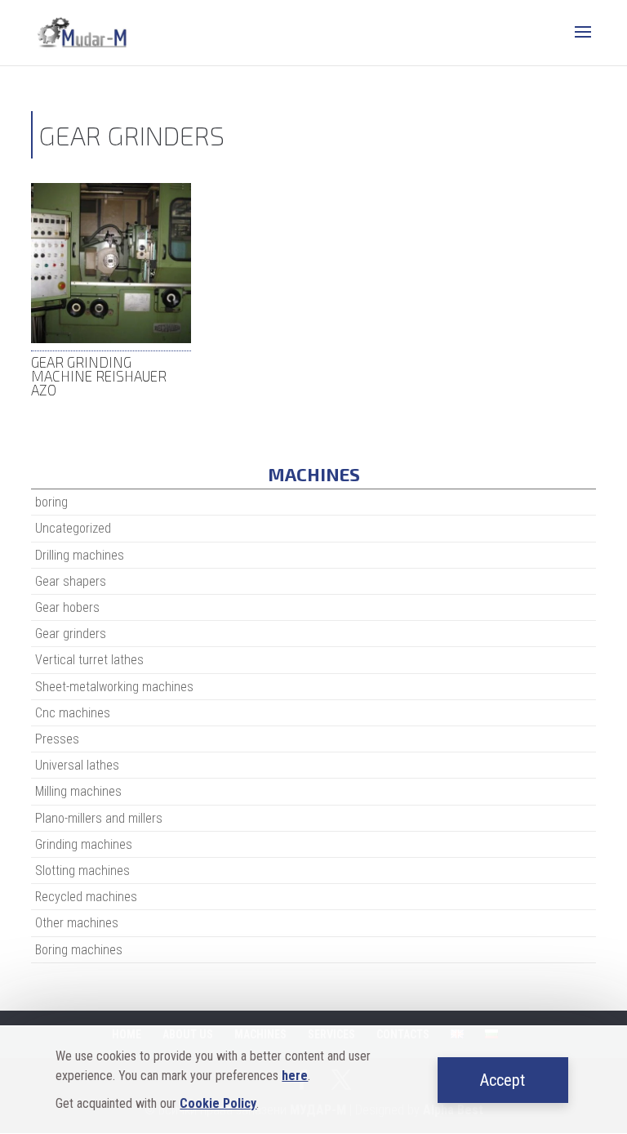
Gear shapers (70, 581)
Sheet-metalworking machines (114, 686)
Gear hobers (67, 607)
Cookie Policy (218, 1103)
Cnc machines (72, 713)
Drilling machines (79, 555)
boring (51, 502)
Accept (502, 1080)
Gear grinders (70, 633)
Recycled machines (86, 896)
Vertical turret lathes (89, 659)
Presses (57, 739)
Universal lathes (77, 765)
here (295, 1075)
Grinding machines (83, 844)
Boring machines (78, 950)
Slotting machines (82, 870)
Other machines (76, 923)
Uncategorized (73, 528)
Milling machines (78, 791)
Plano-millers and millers (98, 818)
